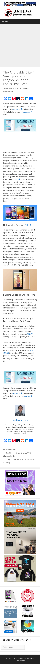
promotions (11, 449)
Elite (17, 179)
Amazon (16, 109)
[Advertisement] (20, 45)
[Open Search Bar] (37, 21)
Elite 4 (28, 225)
